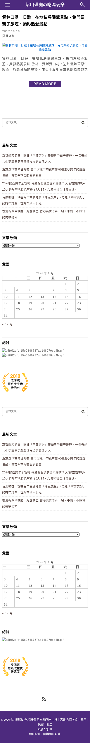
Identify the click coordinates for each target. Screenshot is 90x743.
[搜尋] (83, 122)
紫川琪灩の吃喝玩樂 (45, 4)
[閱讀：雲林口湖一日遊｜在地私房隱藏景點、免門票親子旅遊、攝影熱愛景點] (45, 49)
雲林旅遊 (8, 36)
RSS (44, 699)
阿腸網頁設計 (51, 734)
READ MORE (45, 84)
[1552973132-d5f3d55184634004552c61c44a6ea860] (15, 393)
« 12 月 (7, 324)
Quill (49, 729)
